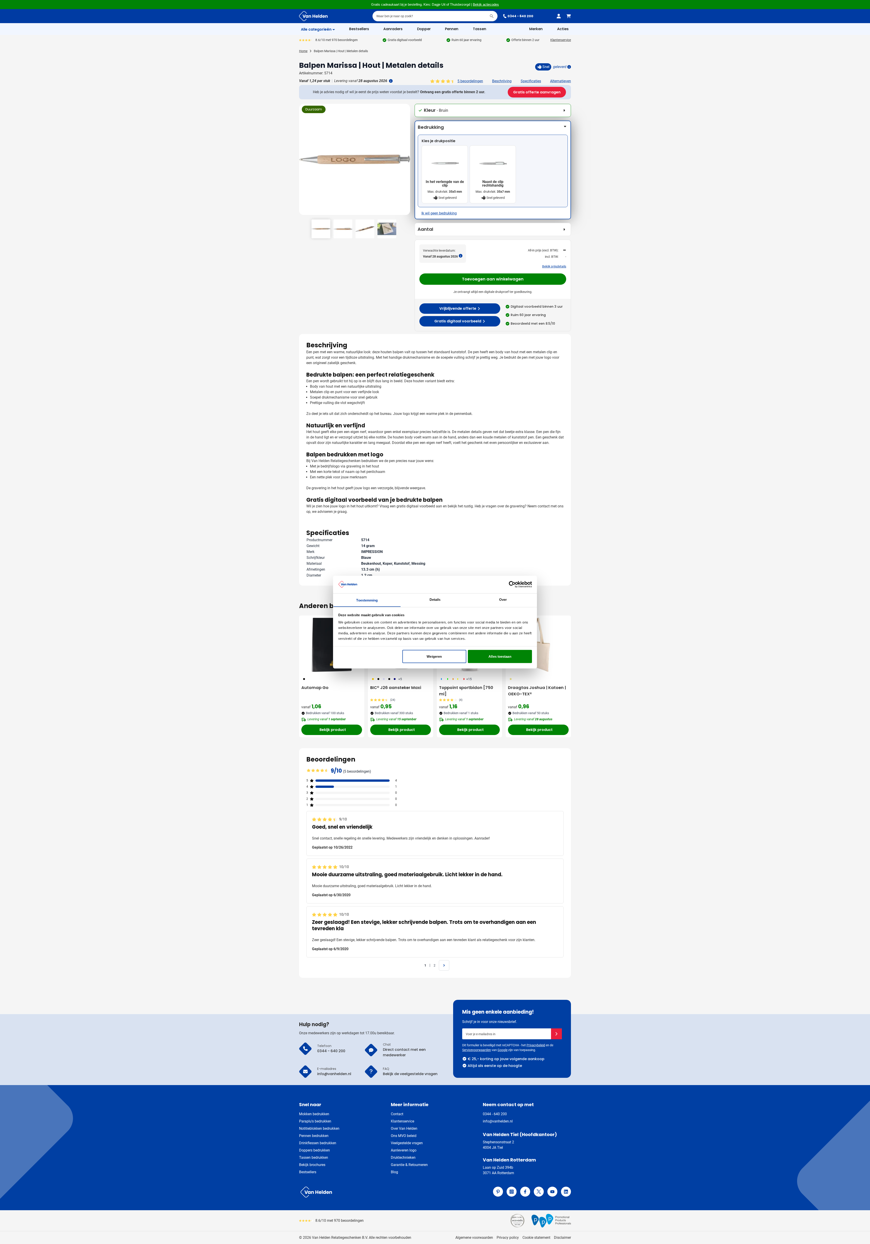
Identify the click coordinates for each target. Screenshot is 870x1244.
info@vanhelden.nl (498, 1121)
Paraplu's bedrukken (315, 1121)
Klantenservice (560, 40)
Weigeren (434, 656)
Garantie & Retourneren (409, 1165)
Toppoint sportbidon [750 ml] (466, 691)
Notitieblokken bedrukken (319, 1128)
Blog (394, 1172)
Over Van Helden (404, 1128)
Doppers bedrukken (314, 1150)
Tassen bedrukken (313, 1157)
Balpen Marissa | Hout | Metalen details (341, 51)
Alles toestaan (499, 656)
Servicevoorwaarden (476, 1050)
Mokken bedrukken (314, 1114)
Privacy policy (508, 1237)
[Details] (568, 67)
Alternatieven (560, 81)
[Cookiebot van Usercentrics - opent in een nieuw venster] (512, 584)
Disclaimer (562, 1237)
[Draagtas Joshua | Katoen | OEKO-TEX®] (538, 645)
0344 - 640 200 (520, 16)
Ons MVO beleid (403, 1136)
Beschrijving (502, 81)
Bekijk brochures (312, 1165)
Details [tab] (435, 599)
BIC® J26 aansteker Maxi (395, 687)
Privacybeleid (536, 1045)
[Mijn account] (558, 16)
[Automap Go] (332, 645)
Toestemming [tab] (367, 600)
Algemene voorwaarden (474, 1237)
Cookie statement (536, 1237)
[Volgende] (406, 161)
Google (503, 1050)
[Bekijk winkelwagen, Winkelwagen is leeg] (568, 16)
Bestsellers (307, 1172)
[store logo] (366, 1192)
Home (303, 51)
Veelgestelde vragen (407, 1143)
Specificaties (531, 81)
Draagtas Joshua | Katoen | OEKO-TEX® (537, 691)
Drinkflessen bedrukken (317, 1143)
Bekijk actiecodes (486, 4)
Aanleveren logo (403, 1150)
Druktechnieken (403, 1157)
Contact (397, 1114)
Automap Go (315, 687)
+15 (469, 679)
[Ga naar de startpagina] (313, 16)
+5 (400, 679)
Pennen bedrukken (314, 1136)
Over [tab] (503, 599)
